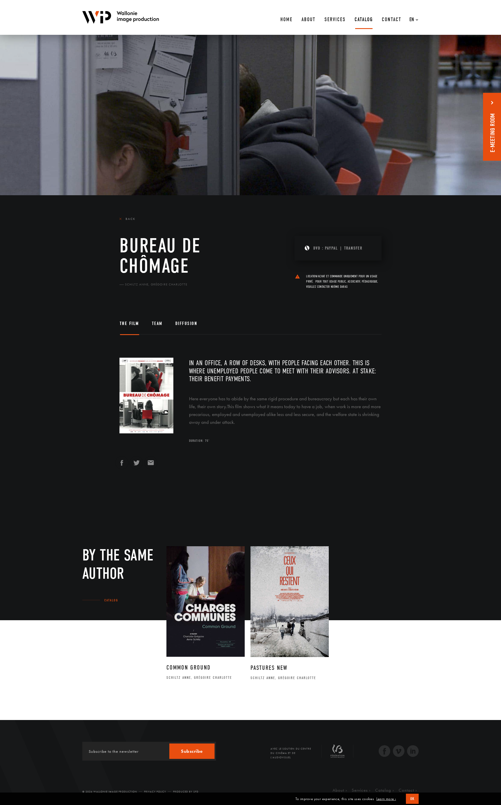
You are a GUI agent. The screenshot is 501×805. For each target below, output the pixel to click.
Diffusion (186, 323)
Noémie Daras (339, 287)
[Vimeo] (398, 751)
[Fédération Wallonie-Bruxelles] (337, 753)
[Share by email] (150, 465)
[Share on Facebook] (121, 465)
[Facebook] (384, 751)
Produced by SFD (186, 791)
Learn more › (386, 799)
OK (412, 798)
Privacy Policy (155, 791)
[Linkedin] (413, 751)
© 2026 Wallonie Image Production (109, 791)
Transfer (353, 248)
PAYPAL (331, 248)
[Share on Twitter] (136, 465)
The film (129, 323)
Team (157, 323)
